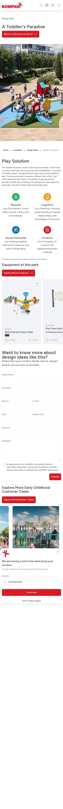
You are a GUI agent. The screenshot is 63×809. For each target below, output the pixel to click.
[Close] (57, 551)
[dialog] (31, 404)
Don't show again (31, 600)
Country (5, 576)
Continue (31, 592)
